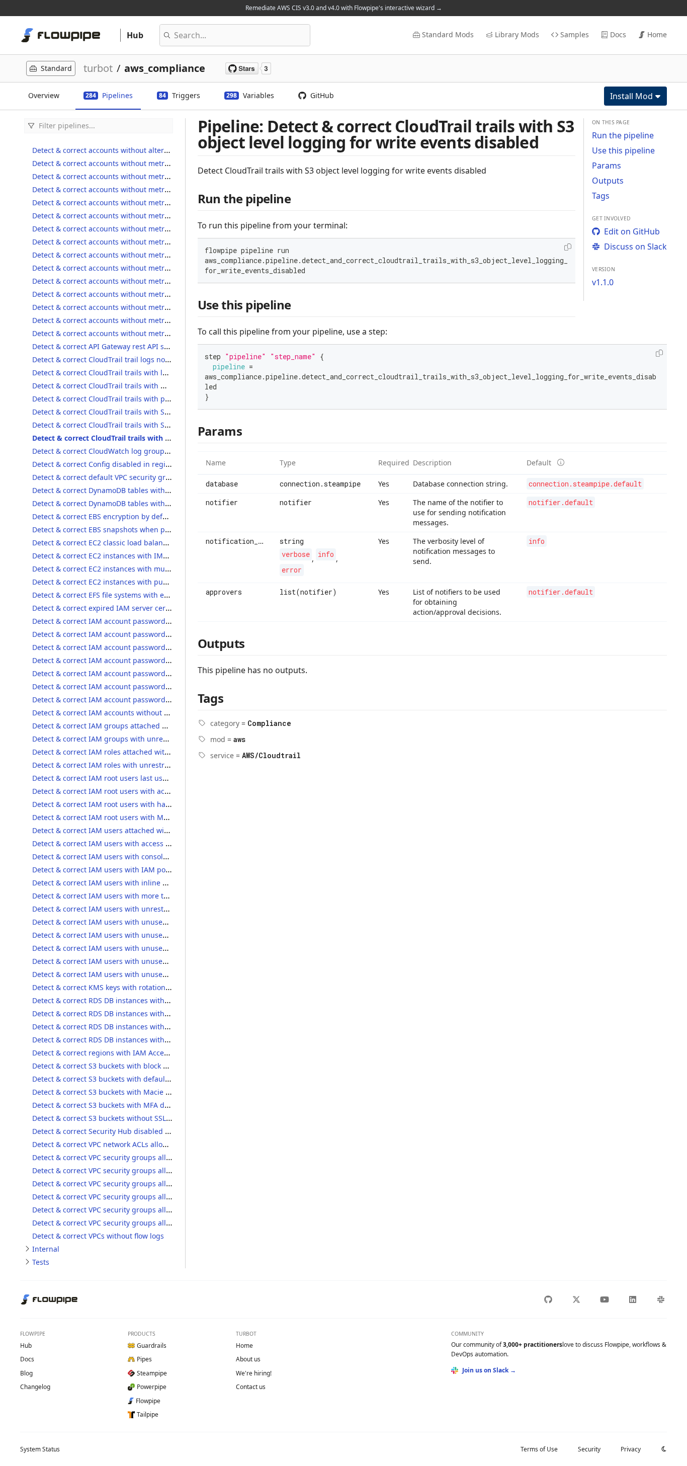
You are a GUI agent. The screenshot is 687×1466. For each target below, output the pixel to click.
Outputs (608, 180)
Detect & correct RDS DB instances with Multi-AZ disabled (129, 1026)
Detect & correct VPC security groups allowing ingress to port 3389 (144, 1183)
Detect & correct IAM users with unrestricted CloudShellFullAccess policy (155, 909)
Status (40, 1449)
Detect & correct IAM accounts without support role (119, 712)
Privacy (631, 1449)
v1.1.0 (603, 282)
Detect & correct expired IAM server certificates (112, 608)
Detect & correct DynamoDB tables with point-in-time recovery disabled (152, 503)
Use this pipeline (623, 150)
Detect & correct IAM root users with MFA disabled (117, 817)
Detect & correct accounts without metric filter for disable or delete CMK (154, 215)
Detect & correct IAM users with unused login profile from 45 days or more (158, 961)
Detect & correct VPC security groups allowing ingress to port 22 (140, 1157)
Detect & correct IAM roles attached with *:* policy (117, 752)
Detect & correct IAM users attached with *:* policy (118, 830)
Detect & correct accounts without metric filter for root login (133, 281)
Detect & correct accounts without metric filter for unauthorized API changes (161, 320)
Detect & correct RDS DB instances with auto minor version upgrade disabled (162, 1000)
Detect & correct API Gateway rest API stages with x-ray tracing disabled (153, 346)
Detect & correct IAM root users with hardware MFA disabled (134, 804)
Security (589, 1449)
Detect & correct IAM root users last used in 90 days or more (134, 778)
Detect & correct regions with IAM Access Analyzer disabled (132, 1052)
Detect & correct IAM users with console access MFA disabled (135, 856)
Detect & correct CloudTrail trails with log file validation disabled (140, 372)
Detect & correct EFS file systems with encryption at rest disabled (141, 595)
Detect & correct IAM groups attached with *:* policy (121, 725)
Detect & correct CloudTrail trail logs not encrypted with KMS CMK (143, 359)
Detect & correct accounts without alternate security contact (133, 150)
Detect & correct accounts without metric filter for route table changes (150, 294)
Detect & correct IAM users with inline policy (107, 882)
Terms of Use (539, 1449)
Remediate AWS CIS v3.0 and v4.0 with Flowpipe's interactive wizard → (343, 8)
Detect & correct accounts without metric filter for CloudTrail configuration (157, 176)
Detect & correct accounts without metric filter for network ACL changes (153, 242)
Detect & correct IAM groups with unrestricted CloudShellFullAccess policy (157, 739)
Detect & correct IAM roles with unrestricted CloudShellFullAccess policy (154, 765)
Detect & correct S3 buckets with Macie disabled (113, 1092)
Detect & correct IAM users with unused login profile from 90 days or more (158, 974)
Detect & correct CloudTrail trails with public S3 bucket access (136, 398)
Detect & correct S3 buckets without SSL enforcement (121, 1118)
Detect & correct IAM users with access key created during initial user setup (160, 843)
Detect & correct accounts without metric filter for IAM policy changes (149, 228)
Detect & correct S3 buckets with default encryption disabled (134, 1079)
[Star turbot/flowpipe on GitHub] (248, 68)
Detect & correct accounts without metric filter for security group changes (156, 307)
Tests (40, 1262)
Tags (601, 195)
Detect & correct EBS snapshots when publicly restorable (128, 529)
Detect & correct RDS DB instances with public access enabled (136, 1039)
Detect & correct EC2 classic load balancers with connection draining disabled (163, 542)
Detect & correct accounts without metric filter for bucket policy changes (154, 163)
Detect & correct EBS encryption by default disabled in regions (137, 516)
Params (606, 165)
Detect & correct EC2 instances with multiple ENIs (116, 569)
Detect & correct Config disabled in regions (105, 464)
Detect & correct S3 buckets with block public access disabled (135, 1066)
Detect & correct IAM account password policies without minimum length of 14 (165, 634)
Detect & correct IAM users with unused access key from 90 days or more (155, 935)
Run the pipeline (623, 135)
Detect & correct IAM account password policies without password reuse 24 (159, 647)
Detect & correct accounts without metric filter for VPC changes (138, 333)
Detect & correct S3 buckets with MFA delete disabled (122, 1105)
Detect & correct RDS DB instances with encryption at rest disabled (144, 1013)
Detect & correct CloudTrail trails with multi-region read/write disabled (151, 385)
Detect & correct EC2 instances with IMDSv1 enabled (120, 555)
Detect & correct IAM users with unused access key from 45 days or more (155, 922)
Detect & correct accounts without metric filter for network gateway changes (160, 255)
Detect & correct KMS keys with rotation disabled (114, 987)
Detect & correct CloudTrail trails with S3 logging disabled (130, 412)
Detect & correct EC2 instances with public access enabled (130, 582)
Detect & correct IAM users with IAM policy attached (120, 869)
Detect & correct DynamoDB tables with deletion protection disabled (147, 490)
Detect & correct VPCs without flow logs (98, 1236)
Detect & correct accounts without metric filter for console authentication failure (167, 189)
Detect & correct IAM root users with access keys (114, 791)
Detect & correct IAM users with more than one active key (129, 896)
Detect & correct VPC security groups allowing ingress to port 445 (142, 1170)
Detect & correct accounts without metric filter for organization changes (153, 268)
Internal (45, 1249)
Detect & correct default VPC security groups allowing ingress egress (148, 477)
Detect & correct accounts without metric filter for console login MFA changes (162, 202)
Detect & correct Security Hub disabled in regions (115, 1131)
